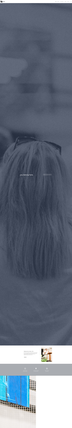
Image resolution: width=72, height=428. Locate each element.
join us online (49, 174)
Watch (68, 1)
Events (65, 1)
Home (56, 1)
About (58, 1)
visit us (45, 174)
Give (70, 1)
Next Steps (61, 1)
